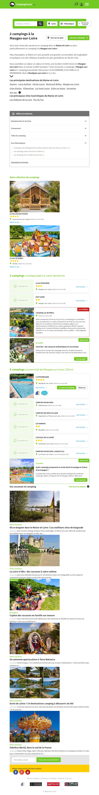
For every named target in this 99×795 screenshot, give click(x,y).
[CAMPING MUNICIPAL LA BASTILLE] (22, 452)
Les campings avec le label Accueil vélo (29, 155)
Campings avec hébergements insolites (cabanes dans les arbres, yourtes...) (42, 148)
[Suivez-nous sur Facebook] (15, 772)
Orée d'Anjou (16, 88)
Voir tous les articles (77, 486)
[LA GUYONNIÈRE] (22, 286)
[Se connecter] (82, 4)
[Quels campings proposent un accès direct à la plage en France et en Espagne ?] (22, 471)
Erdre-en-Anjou (58, 88)
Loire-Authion (24, 84)
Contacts (69, 778)
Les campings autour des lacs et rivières (29, 151)
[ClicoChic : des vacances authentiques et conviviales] (22, 350)
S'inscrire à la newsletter (49, 760)
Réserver (82, 387)
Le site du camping (66, 387)
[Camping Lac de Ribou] (22, 322)
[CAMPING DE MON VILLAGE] (22, 414)
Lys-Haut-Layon (42, 88)
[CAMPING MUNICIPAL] (22, 404)
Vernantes (71, 88)
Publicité (61, 778)
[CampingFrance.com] (49, 4)
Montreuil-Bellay (54, 84)
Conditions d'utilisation (48, 778)
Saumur (13, 84)
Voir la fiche (80, 287)
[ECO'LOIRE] (22, 300)
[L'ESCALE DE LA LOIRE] (22, 440)
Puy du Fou (38, 99)
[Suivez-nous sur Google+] (21, 772)
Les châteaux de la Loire (21, 99)
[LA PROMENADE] (22, 386)
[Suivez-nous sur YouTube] (27, 772)
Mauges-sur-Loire (71, 84)
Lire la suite (80, 359)
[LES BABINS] (22, 426)
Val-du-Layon (38, 84)
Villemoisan (28, 88)
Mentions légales (33, 778)
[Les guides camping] (77, 4)
